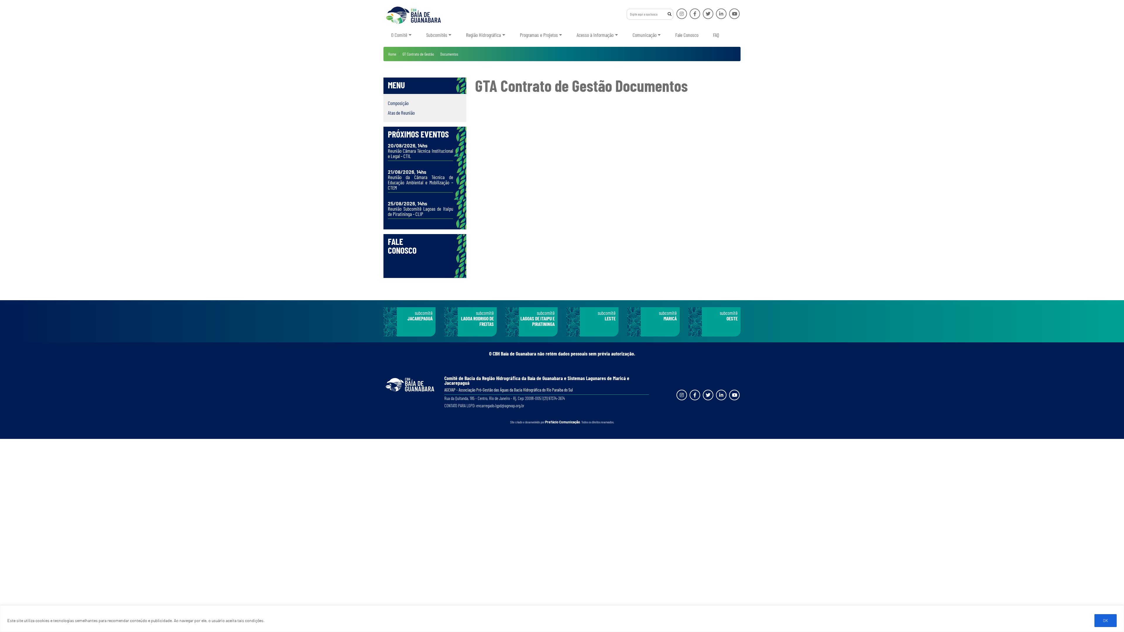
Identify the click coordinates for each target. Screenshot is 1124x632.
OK (1105, 620)
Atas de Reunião (401, 113)
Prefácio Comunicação (562, 422)
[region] (562, 618)
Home (392, 53)
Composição (398, 103)
